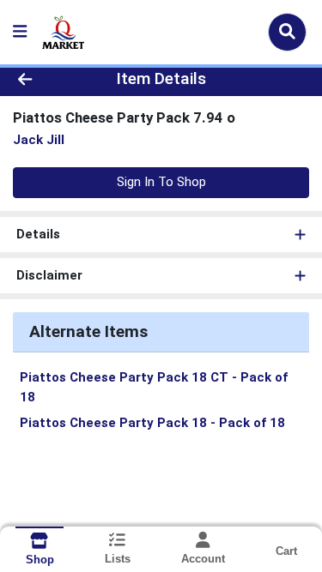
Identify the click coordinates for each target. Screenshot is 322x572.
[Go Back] (50, 79)
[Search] (287, 32)
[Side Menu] (20, 32)
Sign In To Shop (161, 182)
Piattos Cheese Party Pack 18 (152, 423)
